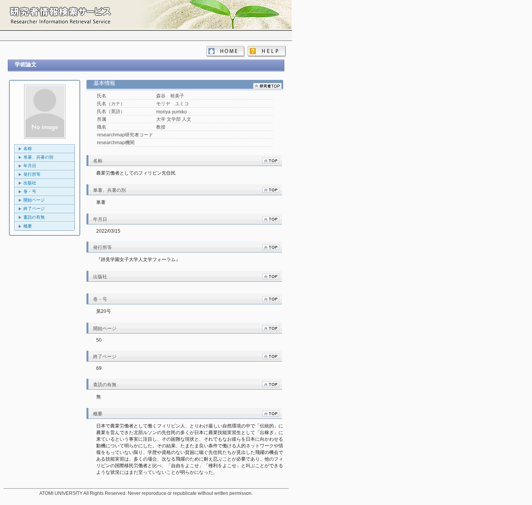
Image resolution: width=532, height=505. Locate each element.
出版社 (29, 182)
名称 (27, 148)
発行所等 (32, 174)
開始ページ (34, 200)
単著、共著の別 (38, 157)
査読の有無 (34, 217)
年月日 (29, 165)
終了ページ (34, 208)
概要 (27, 226)
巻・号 (29, 191)
